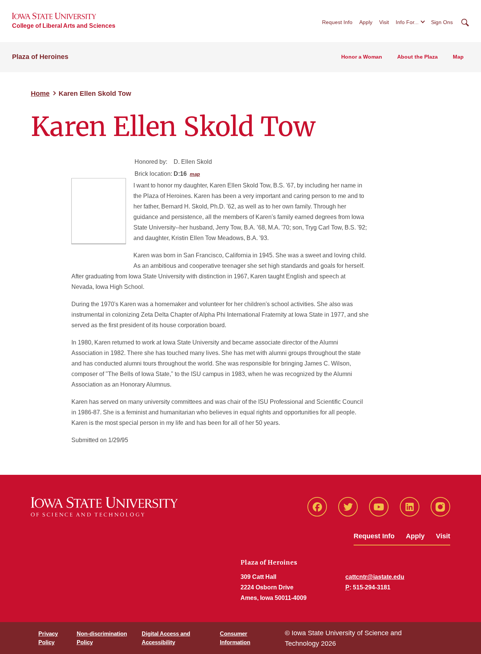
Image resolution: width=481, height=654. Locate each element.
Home (40, 93)
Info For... (407, 22)
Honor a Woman (361, 57)
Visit (384, 22)
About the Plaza (417, 57)
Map (458, 57)
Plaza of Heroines (40, 56)
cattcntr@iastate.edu (374, 577)
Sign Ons (442, 22)
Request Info (337, 22)
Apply (365, 22)
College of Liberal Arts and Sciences (63, 26)
